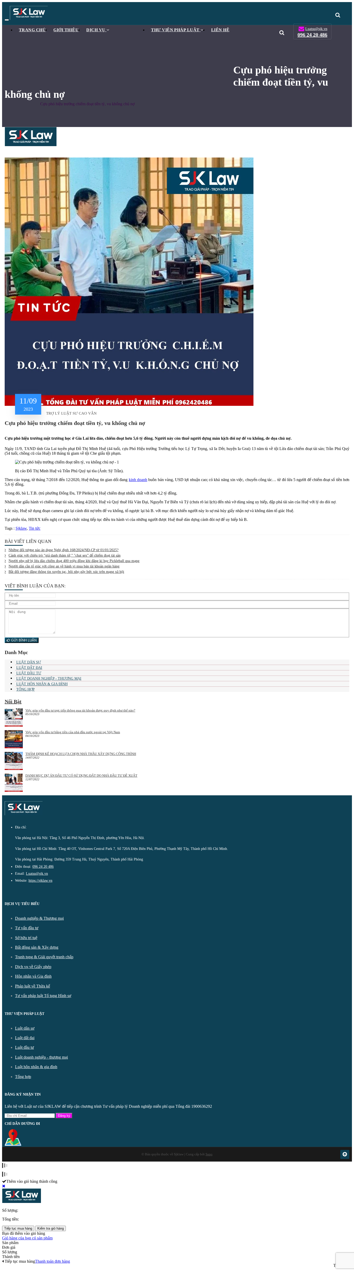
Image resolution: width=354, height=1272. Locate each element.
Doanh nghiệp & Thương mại (39, 918)
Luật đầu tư (28, 673)
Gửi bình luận (23, 640)
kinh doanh (138, 479)
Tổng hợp (25, 689)
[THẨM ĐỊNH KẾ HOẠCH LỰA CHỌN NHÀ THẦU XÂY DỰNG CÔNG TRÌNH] (14, 761)
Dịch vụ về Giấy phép (33, 966)
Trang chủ (32, 30)
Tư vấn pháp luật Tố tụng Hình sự (43, 995)
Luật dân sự (28, 662)
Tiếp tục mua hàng (18, 1228)
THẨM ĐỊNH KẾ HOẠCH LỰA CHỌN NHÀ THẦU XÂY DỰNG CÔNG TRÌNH (80, 754)
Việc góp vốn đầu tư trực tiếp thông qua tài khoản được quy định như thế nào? (80, 710)
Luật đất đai (29, 668)
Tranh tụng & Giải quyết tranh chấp (44, 957)
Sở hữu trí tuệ (26, 938)
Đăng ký (64, 1116)
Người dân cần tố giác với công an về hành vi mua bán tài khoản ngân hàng (64, 566)
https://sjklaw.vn (40, 880)
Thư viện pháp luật (176, 30)
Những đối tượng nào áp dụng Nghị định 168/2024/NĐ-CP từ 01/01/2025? (63, 550)
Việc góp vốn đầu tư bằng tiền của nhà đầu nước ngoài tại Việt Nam (72, 732)
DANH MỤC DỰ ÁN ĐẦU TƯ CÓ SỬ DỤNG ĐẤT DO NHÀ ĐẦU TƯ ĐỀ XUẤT (81, 775)
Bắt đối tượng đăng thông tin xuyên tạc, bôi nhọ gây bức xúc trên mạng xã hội (66, 572)
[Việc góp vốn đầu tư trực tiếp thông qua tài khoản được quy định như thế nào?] (14, 718)
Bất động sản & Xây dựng (36, 947)
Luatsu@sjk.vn (316, 29)
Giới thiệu (66, 30)
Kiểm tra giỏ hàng (50, 1228)
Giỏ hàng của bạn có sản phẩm (27, 1238)
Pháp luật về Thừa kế (32, 986)
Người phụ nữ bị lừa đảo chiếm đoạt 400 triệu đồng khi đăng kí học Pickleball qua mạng (74, 561)
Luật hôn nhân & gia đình (42, 684)
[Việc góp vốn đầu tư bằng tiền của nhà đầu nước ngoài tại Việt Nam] (14, 739)
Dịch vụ (96, 30)
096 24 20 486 (312, 35)
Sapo (209, 1154)
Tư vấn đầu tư (26, 928)
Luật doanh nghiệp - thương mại (48, 678)
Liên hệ (220, 30)
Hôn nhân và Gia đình (33, 976)
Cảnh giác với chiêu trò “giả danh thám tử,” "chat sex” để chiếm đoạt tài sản (65, 555)
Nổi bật (13, 701)
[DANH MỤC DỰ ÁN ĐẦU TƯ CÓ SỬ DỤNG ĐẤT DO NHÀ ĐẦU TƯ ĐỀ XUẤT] (14, 783)
